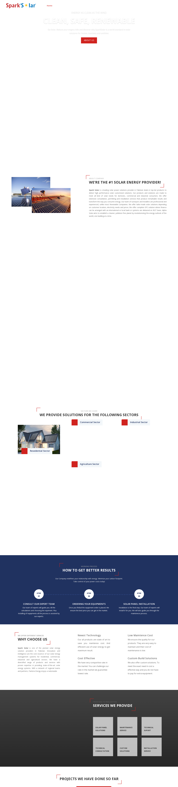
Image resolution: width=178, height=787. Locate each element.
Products (138, 6)
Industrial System (122, 6)
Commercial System (100, 6)
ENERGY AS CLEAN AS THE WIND (89, 12)
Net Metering (154, 6)
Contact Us (169, 6)
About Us (59, 6)
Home (49, 6)
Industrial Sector (139, 422)
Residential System (76, 6)
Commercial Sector (90, 422)
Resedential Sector (40, 450)
